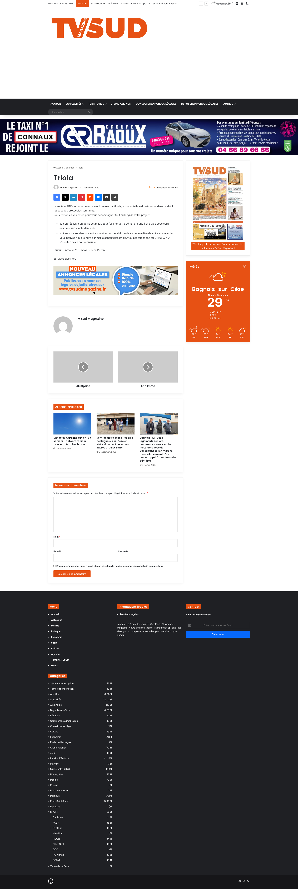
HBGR (56, 838)
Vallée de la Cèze (59, 866)
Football (57, 828)
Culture (54, 731)
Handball (58, 833)
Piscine (54, 785)
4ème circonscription (62, 688)
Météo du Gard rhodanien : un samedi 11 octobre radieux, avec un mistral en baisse (72, 441)
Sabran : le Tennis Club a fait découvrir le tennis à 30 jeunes (123, 3)
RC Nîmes (58, 854)
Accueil (56, 103)
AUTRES (228, 103)
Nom (56, 536)
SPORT (54, 811)
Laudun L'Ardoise (59, 758)
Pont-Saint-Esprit (59, 801)
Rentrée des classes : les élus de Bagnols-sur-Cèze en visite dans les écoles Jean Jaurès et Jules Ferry (115, 442)
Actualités (74, 103)
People (54, 779)
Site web (123, 551)
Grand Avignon (121, 103)
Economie (55, 737)
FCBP (56, 822)
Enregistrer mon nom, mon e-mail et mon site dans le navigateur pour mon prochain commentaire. (110, 566)
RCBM (56, 860)
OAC (55, 849)
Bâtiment (70, 167)
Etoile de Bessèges (60, 742)
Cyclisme (58, 817)
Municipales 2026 (60, 769)
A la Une (54, 694)
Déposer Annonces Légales (199, 103)
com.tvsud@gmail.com (198, 614)
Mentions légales (129, 614)
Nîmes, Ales (56, 774)
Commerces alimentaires (64, 720)
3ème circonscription (62, 683)
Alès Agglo (56, 704)
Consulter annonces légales (156, 103)
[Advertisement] (149, 73)
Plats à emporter (59, 790)
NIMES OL (59, 844)
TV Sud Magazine (68, 187)
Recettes (55, 806)
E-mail (57, 551)
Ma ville (54, 763)
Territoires (96, 103)
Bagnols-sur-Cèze (60, 710)
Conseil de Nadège (60, 726)
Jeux (52, 753)
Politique (55, 795)
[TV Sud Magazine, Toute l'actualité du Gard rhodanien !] (99, 27)
